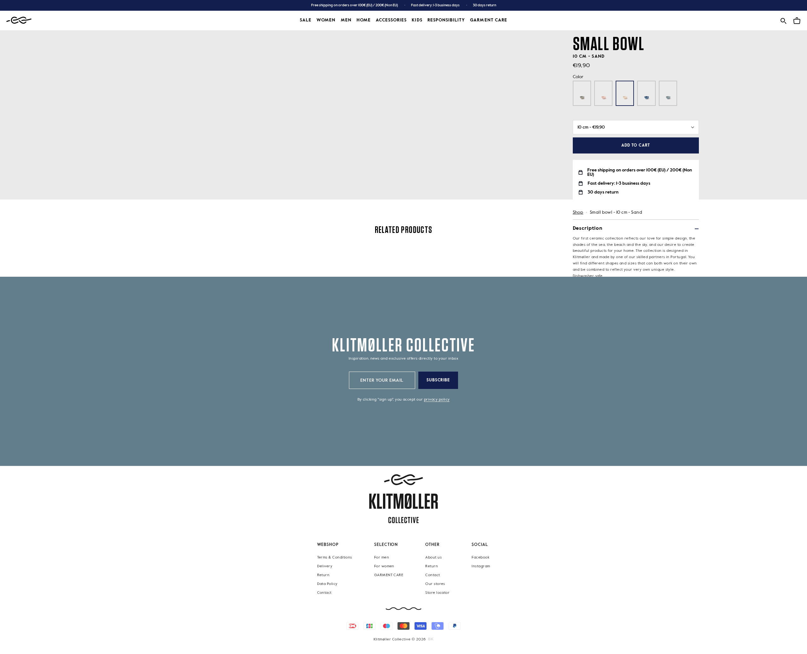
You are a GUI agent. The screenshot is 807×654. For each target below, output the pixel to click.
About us (433, 557)
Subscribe (438, 380)
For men (381, 557)
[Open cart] (797, 19)
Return (323, 575)
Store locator (437, 593)
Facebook (480, 557)
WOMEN (325, 20)
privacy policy (437, 400)
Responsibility (446, 20)
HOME (364, 20)
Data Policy (327, 584)
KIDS (417, 20)
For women (384, 566)
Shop (578, 212)
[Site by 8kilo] (430, 639)
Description (587, 228)
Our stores (435, 584)
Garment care (488, 20)
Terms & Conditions (334, 557)
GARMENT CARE (389, 575)
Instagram (481, 566)
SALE (305, 20)
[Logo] (19, 20)
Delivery (325, 566)
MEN (346, 20)
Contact (324, 593)
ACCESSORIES (391, 20)
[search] (783, 19)
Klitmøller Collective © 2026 (400, 639)
